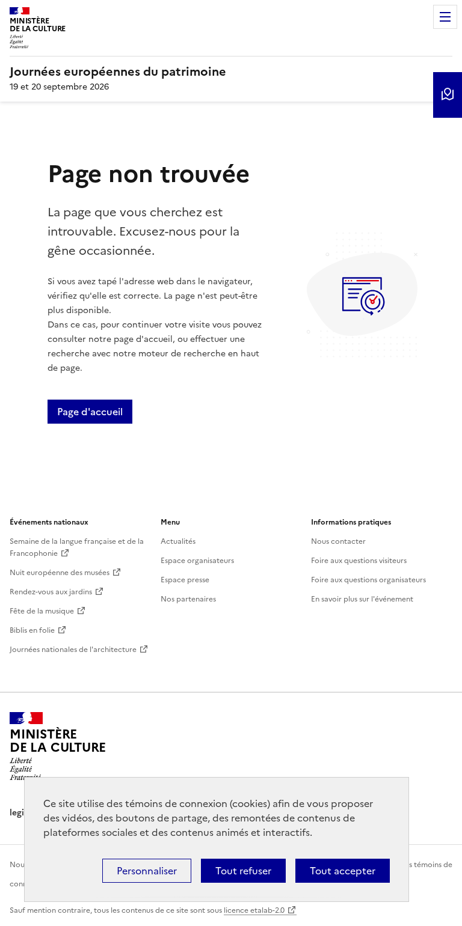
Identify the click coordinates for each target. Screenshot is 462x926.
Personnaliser (147, 871)
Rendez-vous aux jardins (51, 591)
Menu (445, 17)
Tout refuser (243, 871)
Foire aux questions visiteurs (359, 560)
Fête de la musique (42, 611)
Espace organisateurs (197, 560)
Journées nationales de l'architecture (73, 649)
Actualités (178, 541)
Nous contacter (338, 541)
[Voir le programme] (447, 95)
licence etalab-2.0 (254, 910)
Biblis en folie (32, 630)
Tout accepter (342, 871)
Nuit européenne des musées (59, 572)
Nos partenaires (188, 599)
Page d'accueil (90, 411)
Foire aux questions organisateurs (368, 579)
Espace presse (185, 579)
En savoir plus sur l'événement (362, 599)
